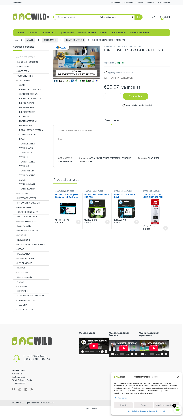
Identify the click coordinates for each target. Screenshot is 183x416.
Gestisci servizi (121, 398)
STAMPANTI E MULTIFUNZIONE (30, 296)
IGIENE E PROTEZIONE (27, 221)
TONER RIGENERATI (27, 189)
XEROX (22, 180)
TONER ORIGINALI (27, 184)
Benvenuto (17, 2)
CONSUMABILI (50, 40)
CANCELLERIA (23, 66)
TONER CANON (26, 148)
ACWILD (30, 40)
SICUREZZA (22, 286)
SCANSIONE (22, 272)
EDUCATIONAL (23, 193)
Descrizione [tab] (112, 120)
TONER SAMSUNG (27, 175)
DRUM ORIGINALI (26, 107)
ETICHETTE (24, 116)
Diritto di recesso (91, 408)
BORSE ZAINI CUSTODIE (27, 62)
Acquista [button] (77, 222)
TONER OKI (24, 166)
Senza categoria (24, 277)
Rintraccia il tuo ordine (133, 2)
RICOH (22, 139)
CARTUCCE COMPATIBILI (30, 89)
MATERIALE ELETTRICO (27, 230)
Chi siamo (33, 32)
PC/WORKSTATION (25, 258)
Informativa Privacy (147, 411)
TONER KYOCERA (27, 162)
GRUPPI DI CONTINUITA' (27, 212)
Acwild (17, 403)
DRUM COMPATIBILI (27, 103)
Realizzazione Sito (87, 32)
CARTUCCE (59, 191)
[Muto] (102, 351)
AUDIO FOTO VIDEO (26, 57)
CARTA (22, 85)
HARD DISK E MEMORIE (27, 217)
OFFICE (20, 249)
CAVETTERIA (23, 71)
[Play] (82, 351)
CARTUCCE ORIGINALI (28, 94)
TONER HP (136, 47)
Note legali (160, 411)
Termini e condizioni (139, 32)
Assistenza (47, 32)
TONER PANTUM (26, 171)
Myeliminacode (67, 32)
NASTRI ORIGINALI (27, 126)
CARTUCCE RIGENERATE (30, 98)
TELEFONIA (22, 305)
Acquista (150, 2)
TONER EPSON (25, 153)
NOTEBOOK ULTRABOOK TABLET (32, 244)
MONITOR (21, 235)
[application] (94, 346)
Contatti (104, 32)
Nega (143, 405)
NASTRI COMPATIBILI (28, 121)
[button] (177, 377)
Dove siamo (115, 2)
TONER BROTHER (27, 144)
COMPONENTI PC (25, 76)
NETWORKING (23, 240)
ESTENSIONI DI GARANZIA (28, 203)
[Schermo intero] (106, 351)
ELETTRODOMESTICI (26, 198)
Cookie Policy (133, 411)
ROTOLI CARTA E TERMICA (31, 130)
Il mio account (164, 2)
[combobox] (76, 17)
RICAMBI (21, 268)
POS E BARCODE (24, 263)
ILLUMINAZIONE (24, 226)
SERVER (20, 282)
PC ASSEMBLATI (24, 254)
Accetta (123, 405)
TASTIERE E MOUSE (26, 300)
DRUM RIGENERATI (27, 112)
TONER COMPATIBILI (75, 40)
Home (21, 32)
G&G (60, 161)
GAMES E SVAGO (24, 207)
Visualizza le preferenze (167, 405)
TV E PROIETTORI (25, 309)
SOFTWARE (22, 291)
